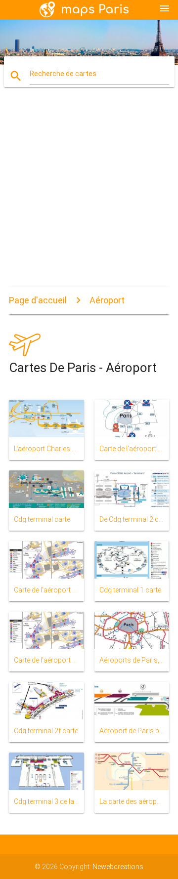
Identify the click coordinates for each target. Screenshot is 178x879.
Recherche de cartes (63, 74)
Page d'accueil (38, 300)
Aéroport (107, 300)
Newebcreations (117, 867)
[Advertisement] (89, 193)
